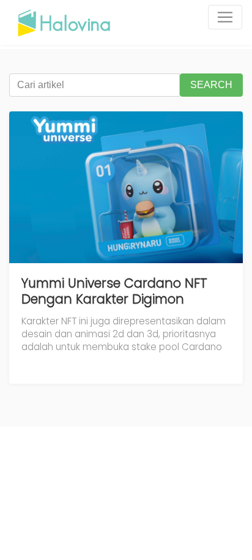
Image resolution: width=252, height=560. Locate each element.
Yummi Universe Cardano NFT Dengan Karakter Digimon (114, 291)
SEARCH (211, 85)
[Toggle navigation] (225, 17)
